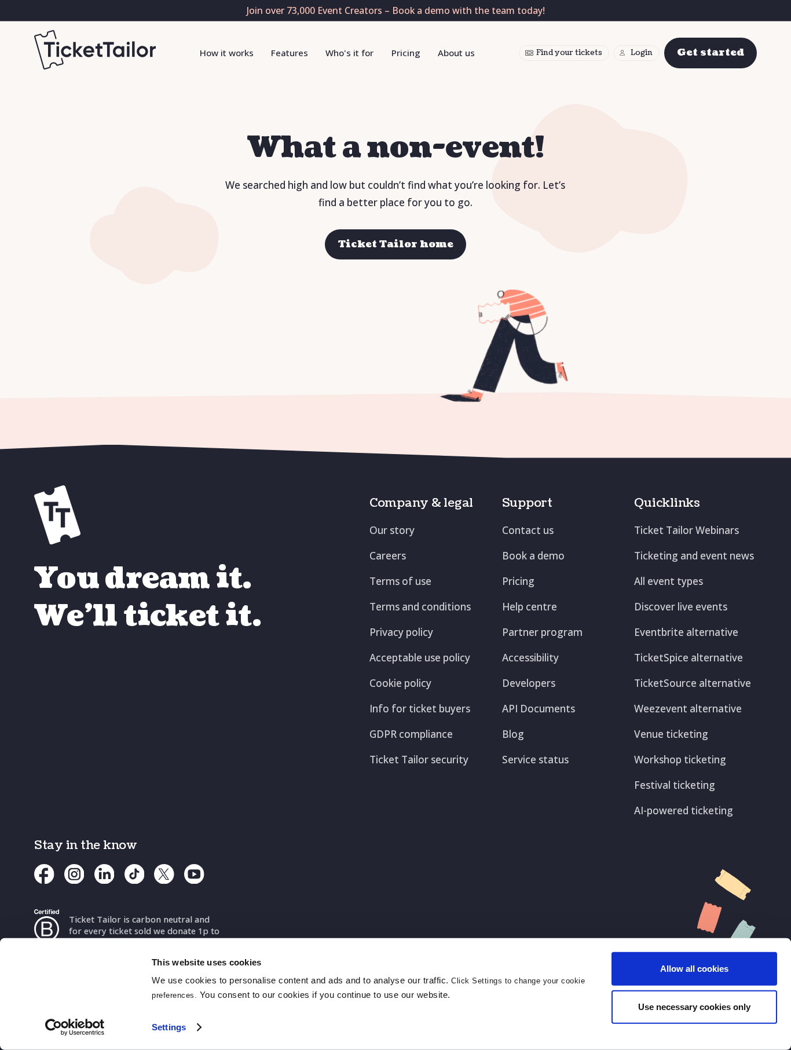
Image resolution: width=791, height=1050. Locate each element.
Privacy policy (401, 632)
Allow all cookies (694, 969)
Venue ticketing (671, 734)
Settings (169, 1027)
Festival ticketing (674, 785)
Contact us (528, 530)
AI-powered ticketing (683, 810)
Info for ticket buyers (419, 708)
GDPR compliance (411, 734)
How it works (227, 52)
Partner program (542, 632)
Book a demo (533, 555)
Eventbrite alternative (686, 632)
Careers (387, 555)
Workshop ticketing (680, 759)
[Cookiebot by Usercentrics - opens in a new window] (75, 1027)
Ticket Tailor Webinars (686, 530)
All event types (668, 581)
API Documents (538, 708)
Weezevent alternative (688, 708)
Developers (528, 683)
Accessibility (530, 657)
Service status (535, 759)
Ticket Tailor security (418, 759)
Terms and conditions (420, 606)
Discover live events (680, 606)
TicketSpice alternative (688, 657)
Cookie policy (400, 683)
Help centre (529, 606)
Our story (392, 530)
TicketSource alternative (692, 683)
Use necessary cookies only (694, 1006)
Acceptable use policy (419, 657)
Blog (513, 734)
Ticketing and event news (694, 555)
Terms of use (400, 581)
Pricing (405, 52)
